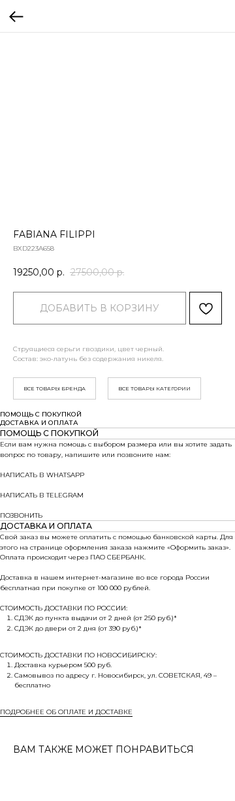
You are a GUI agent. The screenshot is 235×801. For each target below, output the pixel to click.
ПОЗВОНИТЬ (21, 515)
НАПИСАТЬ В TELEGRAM (42, 495)
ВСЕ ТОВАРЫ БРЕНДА (55, 388)
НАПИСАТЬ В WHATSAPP (42, 475)
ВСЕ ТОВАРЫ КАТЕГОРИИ (154, 388)
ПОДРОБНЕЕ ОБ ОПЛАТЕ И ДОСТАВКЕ (66, 712)
